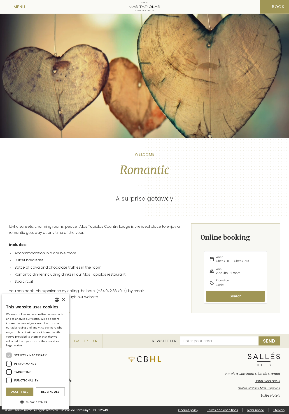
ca (76, 340)
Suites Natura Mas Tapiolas (259, 388)
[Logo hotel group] (264, 359)
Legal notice (255, 410)
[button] (35, 402)
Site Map (278, 410)
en (95, 340)
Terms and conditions (222, 410)
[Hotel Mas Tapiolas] (144, 6)
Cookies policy (188, 410)
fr (86, 340)
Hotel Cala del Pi (267, 381)
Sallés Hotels (270, 395)
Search (236, 296)
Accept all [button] (19, 392)
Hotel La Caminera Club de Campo (252, 373)
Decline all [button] (50, 392)
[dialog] (35, 351)
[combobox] (57, 300)
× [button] (63, 299)
